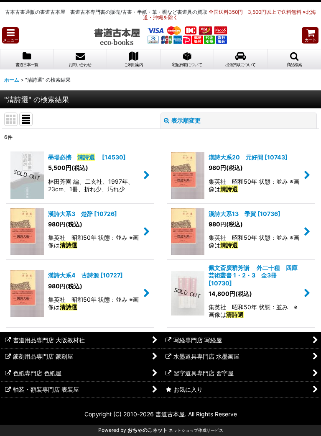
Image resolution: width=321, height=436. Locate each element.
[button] (10, 35)
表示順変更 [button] (186, 120)
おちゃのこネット (147, 430)
